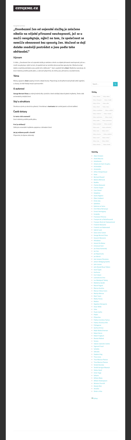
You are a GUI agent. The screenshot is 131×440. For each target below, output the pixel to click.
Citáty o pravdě (108, 124)
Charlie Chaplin (98, 187)
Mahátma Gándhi (99, 283)
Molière (96, 301)
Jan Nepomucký (99, 254)
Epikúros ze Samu (99, 206)
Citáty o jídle (106, 103)
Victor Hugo (97, 373)
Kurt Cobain (97, 275)
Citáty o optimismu (97, 117)
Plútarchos (97, 317)
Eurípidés (97, 214)
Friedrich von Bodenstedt (102, 227)
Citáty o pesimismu (107, 120)
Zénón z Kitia (98, 391)
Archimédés (97, 166)
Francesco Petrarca (100, 217)
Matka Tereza (98, 299)
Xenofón (96, 388)
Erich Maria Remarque (101, 209)
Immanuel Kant (99, 246)
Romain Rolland (99, 338)
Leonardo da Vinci (99, 277)
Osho (95, 309)
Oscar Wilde (97, 307)
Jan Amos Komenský (100, 248)
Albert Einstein (98, 156)
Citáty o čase (96, 141)
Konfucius (97, 272)
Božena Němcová (99, 180)
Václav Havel (98, 370)
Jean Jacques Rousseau (101, 259)
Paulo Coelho (98, 312)
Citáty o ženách (97, 144)
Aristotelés (97, 169)
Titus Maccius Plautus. (101, 362)
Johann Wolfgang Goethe (102, 262)
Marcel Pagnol (98, 285)
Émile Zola (97, 201)
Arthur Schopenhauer (100, 172)
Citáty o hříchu (96, 103)
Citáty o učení (96, 137)
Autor (95, 174)
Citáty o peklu (96, 120)
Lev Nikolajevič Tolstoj (101, 280)
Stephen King (98, 354)
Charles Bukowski (99, 185)
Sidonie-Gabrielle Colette (102, 344)
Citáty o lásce (105, 107)
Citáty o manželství (97, 110)
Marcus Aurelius (99, 288)
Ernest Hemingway (100, 211)
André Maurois (98, 158)
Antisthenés (98, 161)
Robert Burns (98, 333)
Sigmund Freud (98, 346)
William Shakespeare (100, 381)
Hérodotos (97, 240)
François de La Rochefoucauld (103, 219)
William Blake (98, 378)
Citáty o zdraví (105, 137)
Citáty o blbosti (96, 96)
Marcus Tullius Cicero (100, 291)
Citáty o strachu (97, 134)
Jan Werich (97, 256)
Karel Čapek (97, 270)
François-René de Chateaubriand (104, 222)
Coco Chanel (98, 190)
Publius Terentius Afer (101, 322)
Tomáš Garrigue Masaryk (102, 367)
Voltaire (96, 375)
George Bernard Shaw (19, 26)
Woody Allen (98, 386)
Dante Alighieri (98, 195)
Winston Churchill (99, 383)
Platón (96, 314)
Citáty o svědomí (107, 134)
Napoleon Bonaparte (100, 304)
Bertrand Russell (99, 177)
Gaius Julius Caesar (100, 232)
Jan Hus (96, 251)
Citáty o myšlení (109, 110)
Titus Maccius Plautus (101, 359)
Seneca (96, 341)
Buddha (96, 182)
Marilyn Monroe (99, 293)
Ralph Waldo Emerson (101, 330)
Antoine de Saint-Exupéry (102, 164)
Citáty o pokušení (97, 124)
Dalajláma (97, 193)
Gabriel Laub (98, 230)
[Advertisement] (85, 10)
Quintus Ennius (98, 328)
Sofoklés (96, 349)
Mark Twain (97, 296)
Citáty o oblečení (97, 113)
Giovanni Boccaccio (100, 238)
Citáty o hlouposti (97, 100)
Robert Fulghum (99, 336)
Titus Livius (97, 357)
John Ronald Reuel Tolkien (102, 267)
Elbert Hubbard (98, 198)
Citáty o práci (96, 127)
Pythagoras (97, 325)
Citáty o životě (106, 144)
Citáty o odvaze (107, 113)
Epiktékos (97, 203)
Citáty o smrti (105, 131)
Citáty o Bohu (106, 96)
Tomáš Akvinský (99, 365)
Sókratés (96, 351)
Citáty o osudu (108, 117)
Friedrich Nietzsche (100, 225)
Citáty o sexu (96, 131)
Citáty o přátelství (106, 127)
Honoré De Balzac (99, 243)
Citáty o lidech (96, 107)
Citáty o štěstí (105, 141)
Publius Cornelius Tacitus (102, 320)
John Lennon (98, 264)
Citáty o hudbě (107, 100)
